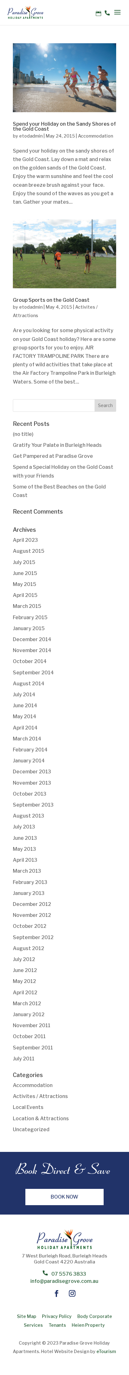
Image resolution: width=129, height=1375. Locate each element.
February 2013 (30, 882)
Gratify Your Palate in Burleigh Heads (57, 445)
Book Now (64, 1197)
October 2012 (29, 926)
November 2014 (32, 650)
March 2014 (27, 739)
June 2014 (25, 705)
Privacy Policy (57, 1316)
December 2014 (32, 639)
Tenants (57, 1325)
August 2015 (28, 551)
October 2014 (30, 661)
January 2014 (29, 761)
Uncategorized (31, 1129)
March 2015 (27, 606)
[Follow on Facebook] (56, 1293)
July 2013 (24, 827)
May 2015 (24, 584)
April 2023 (25, 540)
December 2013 (32, 772)
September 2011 (33, 1048)
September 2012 (33, 937)
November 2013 (32, 783)
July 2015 (24, 562)
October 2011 (29, 1036)
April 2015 (25, 595)
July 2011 (23, 1059)
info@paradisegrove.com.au (64, 1281)
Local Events (28, 1107)
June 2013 (25, 838)
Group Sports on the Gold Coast (51, 300)
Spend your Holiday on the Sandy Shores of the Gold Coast (64, 126)
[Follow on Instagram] (72, 1293)
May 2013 (24, 849)
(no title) (23, 434)
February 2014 (30, 750)
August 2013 (28, 816)
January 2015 (29, 628)
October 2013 (29, 794)
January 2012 (28, 1014)
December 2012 (32, 904)
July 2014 (24, 695)
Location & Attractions (41, 1118)
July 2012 (24, 959)
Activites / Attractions (40, 1096)
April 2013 (25, 860)
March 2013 (27, 871)
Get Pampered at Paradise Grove (53, 456)
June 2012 (25, 970)
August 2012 (28, 948)
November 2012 (32, 915)
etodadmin (31, 136)
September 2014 (33, 673)
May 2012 (24, 981)
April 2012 (25, 993)
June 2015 (25, 573)
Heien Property (88, 1325)
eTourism (105, 1351)
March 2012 (27, 1003)
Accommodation (95, 136)
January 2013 (28, 893)
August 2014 (28, 684)
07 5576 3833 (68, 1274)
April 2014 (25, 728)
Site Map (26, 1316)
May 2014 (24, 716)
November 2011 (31, 1025)
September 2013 (33, 805)
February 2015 (30, 617)
